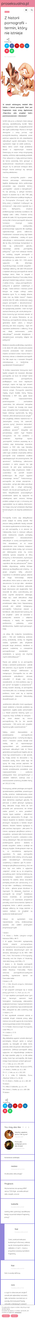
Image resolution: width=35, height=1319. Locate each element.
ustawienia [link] (18, 1312)
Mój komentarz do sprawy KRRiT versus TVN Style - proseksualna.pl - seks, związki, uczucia (16, 1191)
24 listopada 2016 (19, 1148)
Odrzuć (14, 1316)
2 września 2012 (11, 56)
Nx (5, 56)
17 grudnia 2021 (19, 1137)
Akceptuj (6, 1316)
